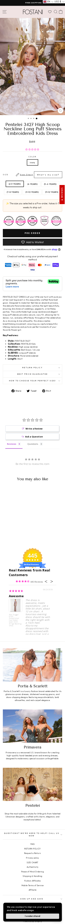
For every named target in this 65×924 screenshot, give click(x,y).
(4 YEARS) (32, 184)
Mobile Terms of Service (33, 885)
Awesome (16, 596)
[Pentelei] (32, 784)
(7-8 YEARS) (13, 192)
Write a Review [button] (34, 428)
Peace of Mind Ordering (32, 871)
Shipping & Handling (32, 876)
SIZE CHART (32, 862)
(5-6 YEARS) (50, 184)
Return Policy (32, 368)
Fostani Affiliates (32, 880)
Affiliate (32, 890)
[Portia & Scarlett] (32, 664)
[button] (48, 1)
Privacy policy (32, 858)
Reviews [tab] (11, 443)
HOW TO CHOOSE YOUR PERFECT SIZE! (32, 381)
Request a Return (32, 853)
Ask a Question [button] (34, 436)
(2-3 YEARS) (15, 184)
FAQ (32, 844)
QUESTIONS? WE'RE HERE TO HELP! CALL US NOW (31, 834)
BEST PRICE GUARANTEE (32, 374)
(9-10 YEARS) (32, 192)
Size (31, 175)
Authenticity (32, 867)
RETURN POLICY (32, 848)
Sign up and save (31, 899)
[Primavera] (32, 726)
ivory (32, 162)
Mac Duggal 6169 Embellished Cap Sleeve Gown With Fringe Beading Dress (15, 620)
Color (32, 157)
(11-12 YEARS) (51, 192)
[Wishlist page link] (50, 11)
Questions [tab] (32, 443)
